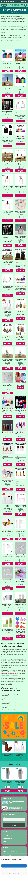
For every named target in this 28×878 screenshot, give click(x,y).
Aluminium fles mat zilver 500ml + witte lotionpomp (19, 771)
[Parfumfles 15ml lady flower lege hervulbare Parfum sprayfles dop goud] (7, 345)
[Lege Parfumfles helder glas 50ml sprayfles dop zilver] (20, 225)
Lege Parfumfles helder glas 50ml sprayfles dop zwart (20, 62)
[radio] (16, 134)
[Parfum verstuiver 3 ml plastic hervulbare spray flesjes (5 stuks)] (7, 564)
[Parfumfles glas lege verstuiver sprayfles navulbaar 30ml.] (7, 298)
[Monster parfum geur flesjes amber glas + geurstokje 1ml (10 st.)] (7, 515)
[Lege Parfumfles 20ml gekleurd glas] (20, 128)
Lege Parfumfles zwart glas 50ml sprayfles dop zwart (20, 260)
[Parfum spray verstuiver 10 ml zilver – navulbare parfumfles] (7, 588)
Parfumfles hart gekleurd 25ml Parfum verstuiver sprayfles (20, 622)
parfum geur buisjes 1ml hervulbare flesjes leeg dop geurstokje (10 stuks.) (7, 502)
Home (2, 40)
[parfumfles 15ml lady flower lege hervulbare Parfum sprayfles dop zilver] (20, 345)
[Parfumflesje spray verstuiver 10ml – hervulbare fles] (7, 418)
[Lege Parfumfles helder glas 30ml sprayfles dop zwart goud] (20, 152)
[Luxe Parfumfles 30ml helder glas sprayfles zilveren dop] (7, 274)
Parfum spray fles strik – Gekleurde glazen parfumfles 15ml (7, 405)
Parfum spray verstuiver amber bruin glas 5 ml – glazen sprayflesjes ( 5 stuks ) (19, 479)
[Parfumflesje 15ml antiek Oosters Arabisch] (20, 298)
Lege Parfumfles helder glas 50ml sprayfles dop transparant (7, 237)
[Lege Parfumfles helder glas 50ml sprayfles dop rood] (7, 201)
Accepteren (13, 866)
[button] (7, 70)
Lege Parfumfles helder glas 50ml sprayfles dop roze (20, 208)
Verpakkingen (7, 40)
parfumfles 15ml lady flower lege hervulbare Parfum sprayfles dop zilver (20, 353)
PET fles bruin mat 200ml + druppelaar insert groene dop (7, 745)
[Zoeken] (25, 5)
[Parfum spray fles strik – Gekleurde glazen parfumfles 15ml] (7, 394)
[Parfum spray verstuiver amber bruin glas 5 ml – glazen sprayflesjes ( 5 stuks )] (20, 466)
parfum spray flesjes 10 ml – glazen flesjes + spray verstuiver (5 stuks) (7, 111)
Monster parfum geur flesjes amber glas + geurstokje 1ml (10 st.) (7, 523)
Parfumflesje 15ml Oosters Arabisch (7, 332)
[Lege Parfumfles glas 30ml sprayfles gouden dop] (7, 152)
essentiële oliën (23, 661)
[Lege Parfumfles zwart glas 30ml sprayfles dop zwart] (7, 128)
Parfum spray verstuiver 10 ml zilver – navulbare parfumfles (7, 596)
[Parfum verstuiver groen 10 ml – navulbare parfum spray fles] (7, 612)
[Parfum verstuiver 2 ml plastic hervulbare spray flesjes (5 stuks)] (20, 540)
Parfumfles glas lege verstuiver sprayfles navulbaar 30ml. (7, 306)
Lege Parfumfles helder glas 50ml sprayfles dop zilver (20, 232)
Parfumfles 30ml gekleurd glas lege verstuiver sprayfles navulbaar (20, 285)
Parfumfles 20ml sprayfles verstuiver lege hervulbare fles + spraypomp (7, 378)
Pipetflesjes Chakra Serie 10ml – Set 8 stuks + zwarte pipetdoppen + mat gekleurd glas (20, 87)
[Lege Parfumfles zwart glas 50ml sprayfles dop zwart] (20, 250)
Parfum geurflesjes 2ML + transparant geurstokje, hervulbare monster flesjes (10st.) (20, 524)
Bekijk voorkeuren (13, 874)
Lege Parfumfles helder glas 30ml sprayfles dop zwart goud (20, 160)
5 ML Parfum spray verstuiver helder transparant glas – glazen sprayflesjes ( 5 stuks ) (20, 454)
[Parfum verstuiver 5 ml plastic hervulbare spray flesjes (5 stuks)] (20, 564)
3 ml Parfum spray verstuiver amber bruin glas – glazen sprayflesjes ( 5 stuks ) (7, 454)
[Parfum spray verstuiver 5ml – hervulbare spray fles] (20, 394)
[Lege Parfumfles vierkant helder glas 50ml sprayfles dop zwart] (7, 79)
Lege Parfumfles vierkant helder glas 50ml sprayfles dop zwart (7, 87)
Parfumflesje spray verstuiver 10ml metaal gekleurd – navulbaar (20, 428)
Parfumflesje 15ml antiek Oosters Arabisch (19, 307)
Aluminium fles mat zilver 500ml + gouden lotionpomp (7, 771)
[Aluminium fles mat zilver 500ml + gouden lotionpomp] (7, 763)
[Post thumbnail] (5, 792)
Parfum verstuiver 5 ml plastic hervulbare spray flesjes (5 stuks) (19, 574)
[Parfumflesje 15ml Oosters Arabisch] (7, 323)
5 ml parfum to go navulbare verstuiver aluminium (7, 474)
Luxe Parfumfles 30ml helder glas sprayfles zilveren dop (7, 282)
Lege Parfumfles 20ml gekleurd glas (20, 137)
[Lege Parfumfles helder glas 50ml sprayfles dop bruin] (7, 176)
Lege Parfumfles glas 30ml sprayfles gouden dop (7, 159)
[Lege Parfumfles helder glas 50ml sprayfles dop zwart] (20, 55)
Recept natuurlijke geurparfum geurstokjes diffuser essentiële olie (16, 797)
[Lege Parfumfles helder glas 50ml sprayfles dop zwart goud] (7, 250)
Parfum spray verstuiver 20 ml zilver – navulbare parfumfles (20, 596)
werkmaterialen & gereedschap (16, 663)
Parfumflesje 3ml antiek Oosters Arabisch (19, 332)
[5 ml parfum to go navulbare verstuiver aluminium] (7, 466)
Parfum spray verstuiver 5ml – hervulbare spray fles (20, 403)
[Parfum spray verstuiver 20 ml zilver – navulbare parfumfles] (20, 588)
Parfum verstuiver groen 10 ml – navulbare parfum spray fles (7, 620)
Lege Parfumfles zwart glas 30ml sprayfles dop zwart (7, 139)
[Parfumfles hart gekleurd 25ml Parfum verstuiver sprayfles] (20, 612)
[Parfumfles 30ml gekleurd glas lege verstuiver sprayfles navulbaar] (20, 274)
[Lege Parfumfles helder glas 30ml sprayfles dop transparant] (20, 103)
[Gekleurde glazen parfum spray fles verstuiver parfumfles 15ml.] (20, 370)
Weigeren (13, 870)
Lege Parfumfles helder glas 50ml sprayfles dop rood (7, 208)
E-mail (4, 807)
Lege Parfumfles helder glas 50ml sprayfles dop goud (20, 184)
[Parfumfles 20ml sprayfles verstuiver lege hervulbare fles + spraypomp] (7, 370)
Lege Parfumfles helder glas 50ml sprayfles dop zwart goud (7, 258)
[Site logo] (14, 5)
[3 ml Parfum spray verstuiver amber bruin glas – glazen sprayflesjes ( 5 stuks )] (7, 442)
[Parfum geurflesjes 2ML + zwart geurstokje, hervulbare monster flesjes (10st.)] (7, 540)
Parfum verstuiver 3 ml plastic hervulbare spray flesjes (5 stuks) (7, 572)
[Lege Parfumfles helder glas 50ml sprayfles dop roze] (20, 201)
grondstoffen (3, 663)
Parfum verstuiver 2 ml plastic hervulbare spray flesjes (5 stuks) (19, 548)
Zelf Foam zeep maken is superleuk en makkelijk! (16, 791)
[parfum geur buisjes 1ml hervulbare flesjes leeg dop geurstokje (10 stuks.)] (7, 491)
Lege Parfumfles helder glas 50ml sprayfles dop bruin (7, 184)
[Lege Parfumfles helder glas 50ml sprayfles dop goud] (20, 176)
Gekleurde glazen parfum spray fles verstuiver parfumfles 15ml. (19, 378)
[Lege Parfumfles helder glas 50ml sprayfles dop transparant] (7, 225)
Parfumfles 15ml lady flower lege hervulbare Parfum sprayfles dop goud (7, 353)
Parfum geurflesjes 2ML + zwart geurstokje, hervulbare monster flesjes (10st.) (7, 548)
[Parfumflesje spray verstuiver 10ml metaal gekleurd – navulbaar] (20, 418)
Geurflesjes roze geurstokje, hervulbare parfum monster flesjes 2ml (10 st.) (20, 499)
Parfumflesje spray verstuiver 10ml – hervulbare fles (7, 429)
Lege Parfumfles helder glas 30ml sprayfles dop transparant (20, 115)
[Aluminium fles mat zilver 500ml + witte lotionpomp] (20, 763)
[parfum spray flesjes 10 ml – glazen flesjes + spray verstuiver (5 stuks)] (7, 103)
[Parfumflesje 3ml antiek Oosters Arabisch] (20, 323)
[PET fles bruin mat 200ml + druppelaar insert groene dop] (7, 736)
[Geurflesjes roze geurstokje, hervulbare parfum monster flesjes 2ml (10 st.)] (20, 491)
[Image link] (13, 716)
